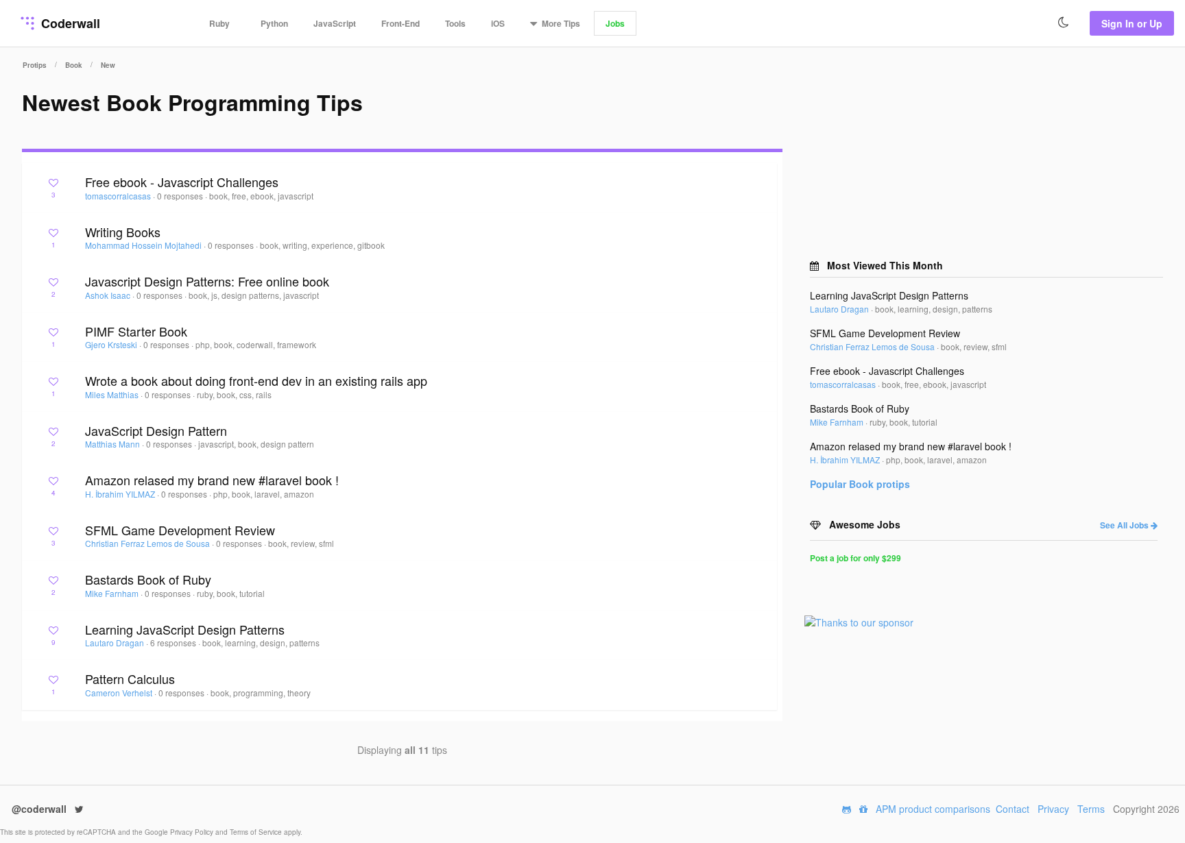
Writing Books (122, 232)
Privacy (1053, 809)
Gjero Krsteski (112, 344)
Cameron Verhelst (119, 692)
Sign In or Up (1131, 23)
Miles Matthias (113, 394)
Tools (455, 23)
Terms (1091, 809)
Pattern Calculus (130, 678)
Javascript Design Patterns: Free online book (207, 281)
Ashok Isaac (108, 295)
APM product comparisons (933, 809)
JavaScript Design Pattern (156, 430)
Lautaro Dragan (115, 642)
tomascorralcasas (119, 195)
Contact (1012, 809)
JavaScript (334, 23)
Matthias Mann (113, 444)
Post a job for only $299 (855, 558)
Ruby (219, 23)
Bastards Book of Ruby (148, 579)
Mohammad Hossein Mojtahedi (144, 245)
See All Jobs (1125, 525)
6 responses (174, 642)
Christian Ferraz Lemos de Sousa (148, 543)
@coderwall (40, 809)
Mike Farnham (113, 593)
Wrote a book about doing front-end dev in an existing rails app (256, 380)
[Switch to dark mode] (1063, 22)
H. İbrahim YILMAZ (121, 494)
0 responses (181, 195)
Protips (35, 65)
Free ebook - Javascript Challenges (181, 182)
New (108, 65)
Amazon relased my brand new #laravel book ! (212, 480)
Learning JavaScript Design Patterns (185, 629)
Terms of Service (257, 832)
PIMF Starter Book (136, 331)
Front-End (400, 23)
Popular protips (860, 484)
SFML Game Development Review (180, 530)
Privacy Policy (192, 832)
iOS (498, 23)
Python (274, 23)
